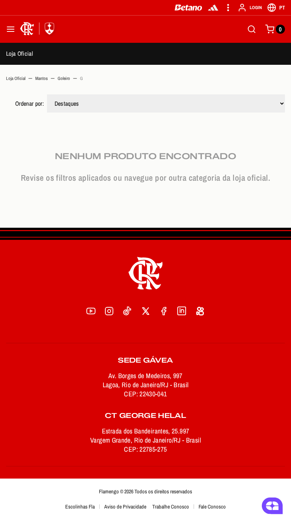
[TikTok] (127, 311)
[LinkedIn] (181, 311)
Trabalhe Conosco (170, 506)
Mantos (41, 78)
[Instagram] (109, 311)
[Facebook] (163, 311)
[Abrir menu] (10, 29)
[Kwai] (200, 311)
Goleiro (64, 78)
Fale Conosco (212, 506)
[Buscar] (251, 29)
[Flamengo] (39, 29)
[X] (145, 311)
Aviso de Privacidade (125, 506)
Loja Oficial (19, 53)
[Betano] (188, 8)
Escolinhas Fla (80, 506)
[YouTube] (91, 311)
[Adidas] (213, 8)
